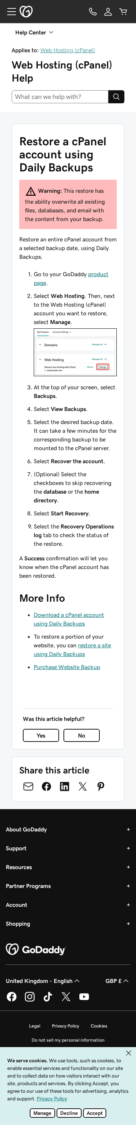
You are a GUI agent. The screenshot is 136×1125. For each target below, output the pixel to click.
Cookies (99, 1026)
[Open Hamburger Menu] (9, 11)
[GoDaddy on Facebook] (11, 1000)
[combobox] (60, 97)
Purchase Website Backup (67, 667)
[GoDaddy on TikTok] (48, 1000)
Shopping (18, 923)
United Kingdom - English (39, 981)
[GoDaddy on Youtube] (84, 1000)
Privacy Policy (65, 1026)
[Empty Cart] (123, 12)
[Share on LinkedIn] (64, 786)
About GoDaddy (26, 829)
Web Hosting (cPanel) (67, 50)
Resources (19, 867)
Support (16, 848)
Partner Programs (28, 886)
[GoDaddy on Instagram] (30, 1000)
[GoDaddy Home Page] (36, 949)
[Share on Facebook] (46, 786)
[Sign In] (108, 11)
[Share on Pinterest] (101, 786)
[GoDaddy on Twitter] (66, 1000)
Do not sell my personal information (68, 1040)
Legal (34, 1026)
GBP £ (113, 981)
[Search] (116, 96)
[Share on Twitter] (83, 786)
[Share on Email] (28, 786)
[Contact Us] (93, 11)
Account (16, 905)
